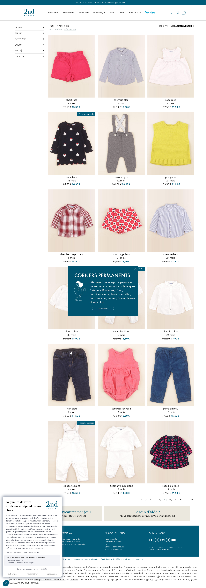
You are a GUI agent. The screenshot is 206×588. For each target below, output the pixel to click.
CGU (167, 547)
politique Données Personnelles (50, 579)
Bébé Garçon (99, 12)
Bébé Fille (84, 12)
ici (173, 515)
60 (151, 499)
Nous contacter (111, 539)
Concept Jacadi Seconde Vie (72, 544)
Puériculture (135, 12)
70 (176, 499)
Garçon (121, 12)
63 (160, 499)
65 (170, 499)
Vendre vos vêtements (70, 539)
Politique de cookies (113, 549)
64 (165, 499)
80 (181, 499)
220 (191, 499)
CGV (171, 547)
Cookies (178, 547)
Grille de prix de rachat (70, 542)
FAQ (106, 544)
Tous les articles (58, 26)
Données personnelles (114, 547)
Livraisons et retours (113, 542)
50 (145, 499)
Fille (112, 12)
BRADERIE (53, 12)
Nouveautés (69, 12)
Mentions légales (156, 547)
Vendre (150, 12)
